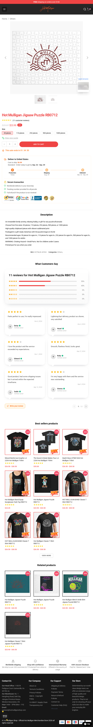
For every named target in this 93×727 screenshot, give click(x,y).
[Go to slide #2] (53, 99)
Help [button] (88, 724)
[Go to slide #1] (40, 99)
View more (46, 555)
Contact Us (55, 702)
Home (4, 19)
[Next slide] (87, 57)
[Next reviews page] (86, 406)
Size (3, 129)
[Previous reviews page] (74, 406)
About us (32, 686)
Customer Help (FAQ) (59, 705)
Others (12, 19)
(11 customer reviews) (21, 120)
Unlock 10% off (5, 716)
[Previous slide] (5, 57)
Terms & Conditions (36, 689)
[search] (84, 9)
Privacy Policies (35, 693)
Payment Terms (57, 692)
